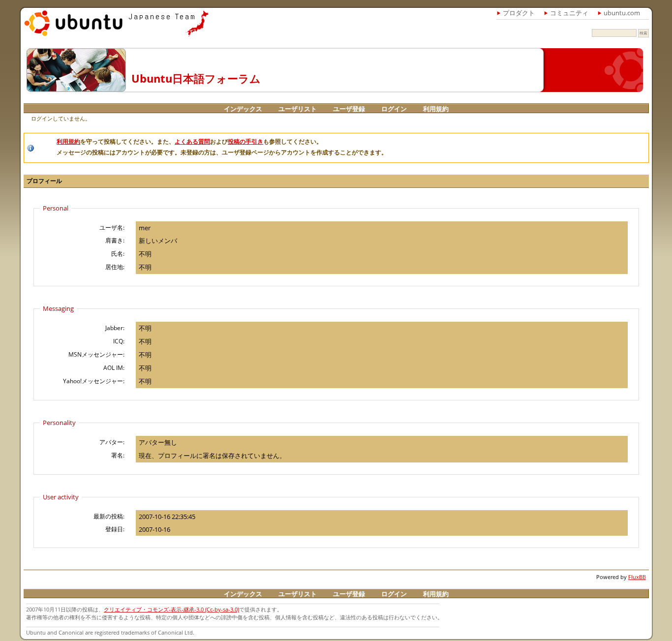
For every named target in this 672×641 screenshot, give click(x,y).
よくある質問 (192, 141)
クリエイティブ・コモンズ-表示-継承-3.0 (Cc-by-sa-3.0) (171, 609)
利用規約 (436, 108)
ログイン (394, 108)
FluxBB (637, 576)
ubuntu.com (622, 12)
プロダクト (519, 12)
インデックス (243, 108)
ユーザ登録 (349, 108)
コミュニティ (569, 12)
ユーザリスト (297, 108)
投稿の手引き (245, 141)
